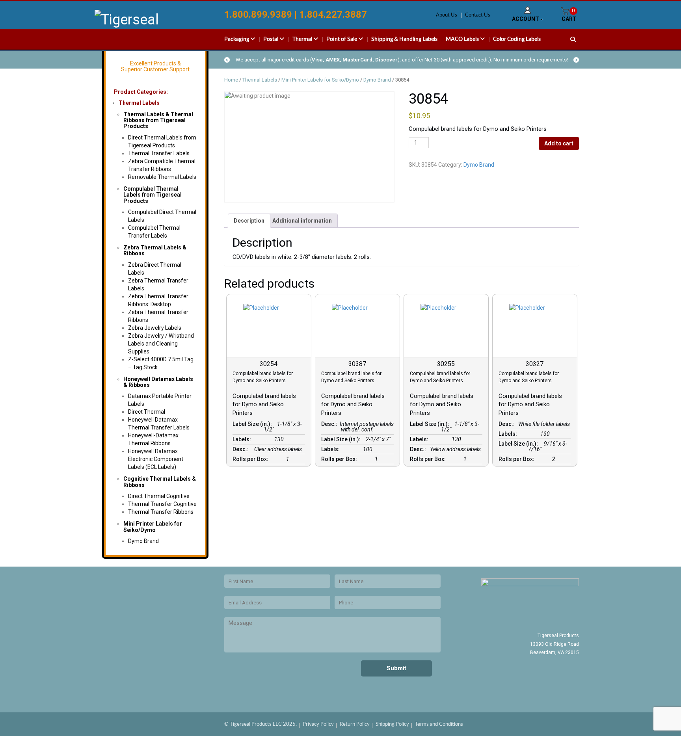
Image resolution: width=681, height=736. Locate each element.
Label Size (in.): (253, 424)
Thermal (302, 39)
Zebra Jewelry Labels (154, 328)
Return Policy (355, 724)
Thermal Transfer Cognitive (162, 504)
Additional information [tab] (302, 220)
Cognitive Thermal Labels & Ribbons (159, 482)
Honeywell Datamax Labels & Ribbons (158, 382)
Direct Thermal (146, 412)
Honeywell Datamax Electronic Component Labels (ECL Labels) (155, 459)
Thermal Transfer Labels (159, 153)
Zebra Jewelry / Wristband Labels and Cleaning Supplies (161, 344)
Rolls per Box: (252, 459)
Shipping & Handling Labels (404, 39)
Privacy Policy (318, 724)
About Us (446, 15)
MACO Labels (463, 39)
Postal (271, 39)
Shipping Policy (392, 724)
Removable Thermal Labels (162, 177)
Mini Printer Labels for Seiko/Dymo (152, 526)
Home (231, 80)
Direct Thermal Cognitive (159, 496)
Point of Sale (342, 39)
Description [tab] (249, 220)
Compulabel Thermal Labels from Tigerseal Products (152, 195)
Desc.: (242, 449)
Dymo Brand (143, 541)
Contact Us (477, 15)
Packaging (237, 39)
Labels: (243, 439)
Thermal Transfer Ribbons (161, 512)
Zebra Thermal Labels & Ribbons (154, 250)
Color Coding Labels (517, 39)
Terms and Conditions (439, 724)
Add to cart (558, 143)
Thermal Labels (139, 103)
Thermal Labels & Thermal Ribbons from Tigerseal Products (158, 120)
